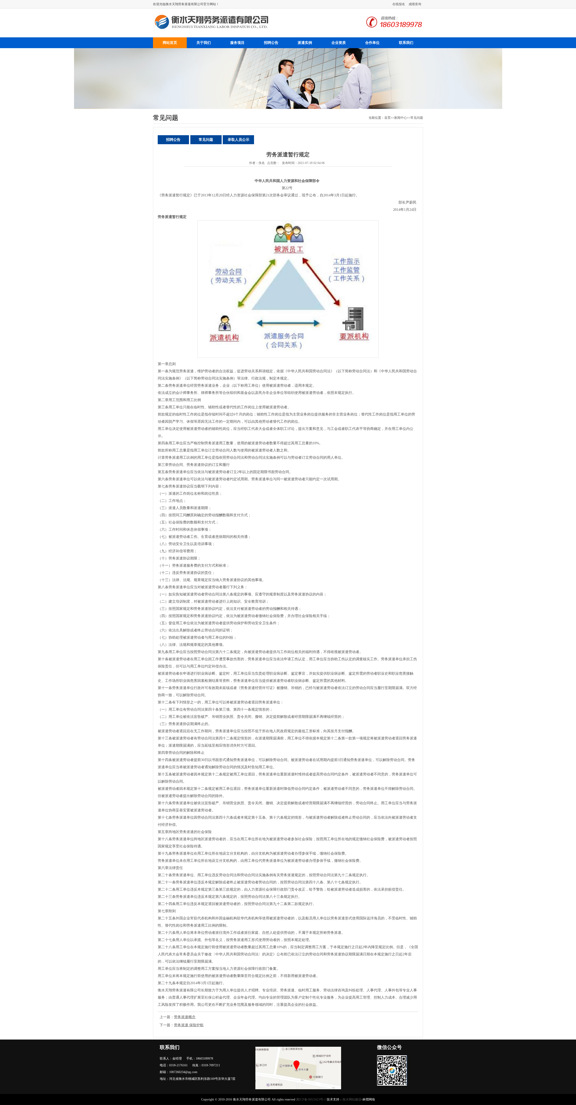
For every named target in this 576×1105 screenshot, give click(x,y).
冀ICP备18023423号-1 (311, 1099)
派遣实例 (305, 43)
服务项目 (237, 43)
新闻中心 (400, 117)
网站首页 (170, 43)
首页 (387, 117)
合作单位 (372, 43)
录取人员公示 (238, 139)
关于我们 (203, 43)
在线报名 (398, 4)
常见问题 (416, 117)
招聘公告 (271, 43)
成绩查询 (415, 4)
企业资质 (338, 43)
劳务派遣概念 (185, 1017)
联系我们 (406, 43)
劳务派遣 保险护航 (189, 1025)
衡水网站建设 (351, 1099)
